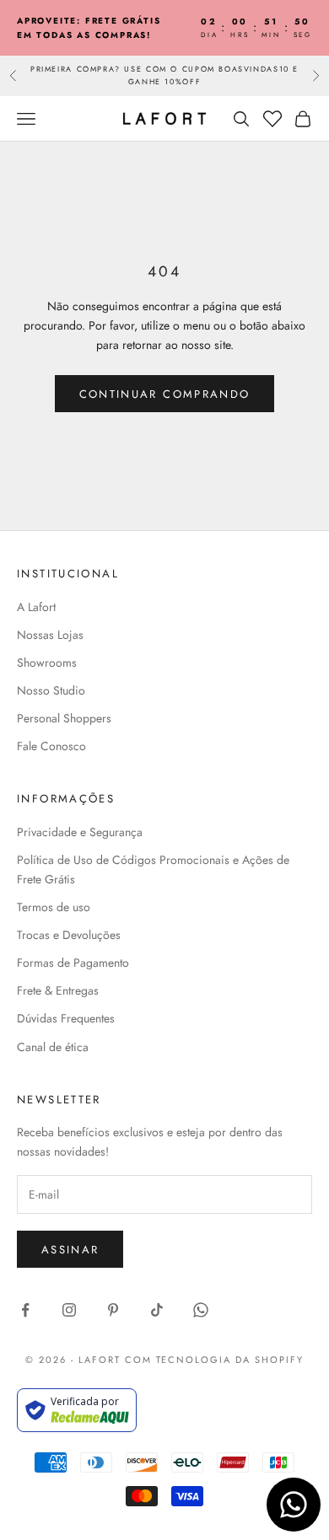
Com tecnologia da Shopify (215, 1359)
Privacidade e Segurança (80, 832)
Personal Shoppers (64, 718)
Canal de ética (53, 1046)
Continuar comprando (164, 394)
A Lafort (36, 606)
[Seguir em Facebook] (25, 1309)
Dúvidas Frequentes (66, 1018)
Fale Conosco (51, 746)
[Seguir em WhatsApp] (200, 1309)
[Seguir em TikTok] (156, 1309)
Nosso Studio (51, 690)
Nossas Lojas (50, 634)
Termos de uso (53, 907)
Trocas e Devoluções (69, 934)
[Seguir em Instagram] (69, 1309)
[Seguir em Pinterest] (113, 1309)
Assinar (70, 1250)
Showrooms (47, 662)
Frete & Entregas (58, 990)
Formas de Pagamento (73, 962)
